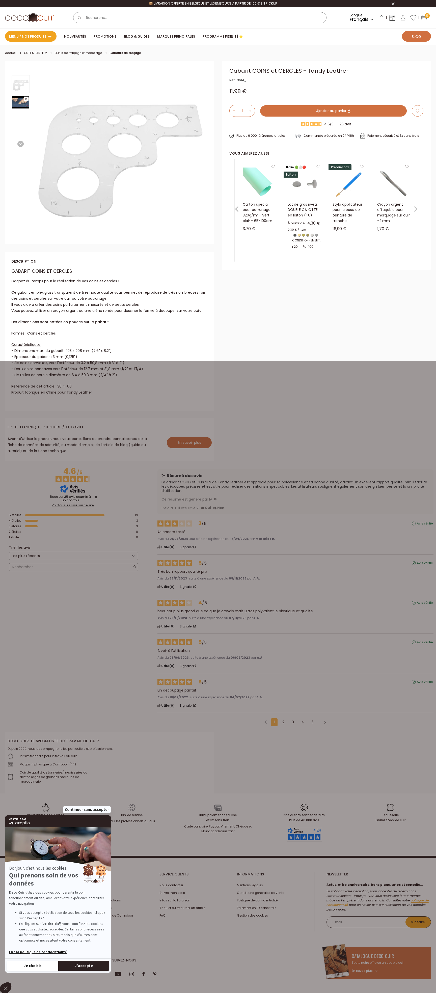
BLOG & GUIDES (137, 36)
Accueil (10, 53)
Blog (416, 36)
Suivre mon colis (172, 893)
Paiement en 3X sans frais (256, 908)
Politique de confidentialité (257, 900)
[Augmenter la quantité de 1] (252, 111)
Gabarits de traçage (125, 53)
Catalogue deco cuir (373, 956)
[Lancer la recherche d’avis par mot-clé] (135, 567)
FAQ (162, 915)
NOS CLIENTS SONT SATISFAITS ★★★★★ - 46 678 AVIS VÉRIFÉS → (213, 3)
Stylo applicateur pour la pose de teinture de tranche (347, 212)
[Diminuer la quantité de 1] (232, 111)
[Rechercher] (79, 17)
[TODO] (215, 499)
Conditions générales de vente (260, 893)
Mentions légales (250, 885)
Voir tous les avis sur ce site (73, 505)
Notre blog (90, 893)
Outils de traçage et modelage (78, 53)
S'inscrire (418, 922)
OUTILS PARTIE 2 (35, 53)
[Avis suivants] (323, 722)
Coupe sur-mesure (97, 908)
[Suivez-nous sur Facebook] (143, 974)
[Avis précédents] (266, 721)
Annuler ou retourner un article (182, 908)
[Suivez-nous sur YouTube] (118, 974)
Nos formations (94, 885)
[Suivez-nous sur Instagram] (131, 974)
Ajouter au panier (331, 110)
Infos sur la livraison (174, 900)
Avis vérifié (425, 523)
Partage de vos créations (101, 900)
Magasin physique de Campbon (107, 915)
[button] (381, 19)
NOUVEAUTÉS (75, 36)
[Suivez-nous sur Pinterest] (154, 974)
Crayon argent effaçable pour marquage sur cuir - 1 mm (393, 212)
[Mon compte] (403, 17)
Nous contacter (171, 885)
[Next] (20, 144)
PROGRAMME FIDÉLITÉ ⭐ (223, 36)
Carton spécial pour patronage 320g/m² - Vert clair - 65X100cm (257, 212)
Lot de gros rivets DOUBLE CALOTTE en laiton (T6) (303, 210)
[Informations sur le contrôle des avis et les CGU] (96, 497)
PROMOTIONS (105, 36)
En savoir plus (189, 442)
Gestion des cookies (252, 915)
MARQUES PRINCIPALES (176, 36)
